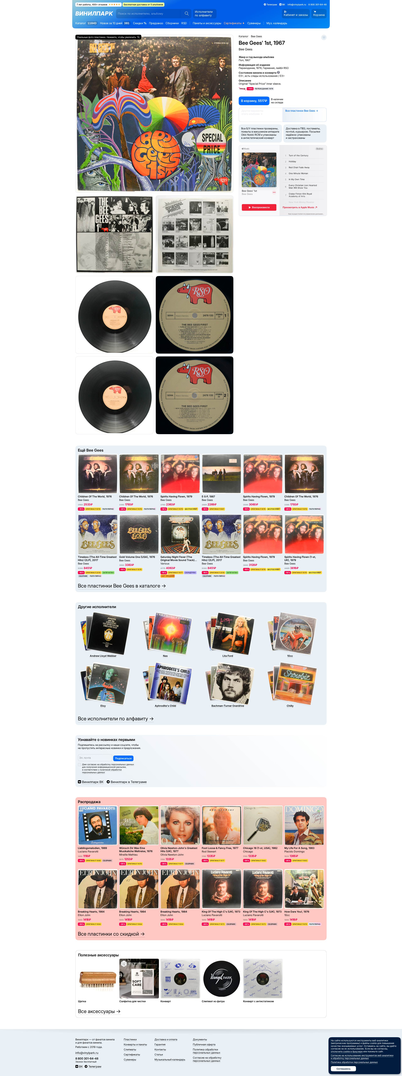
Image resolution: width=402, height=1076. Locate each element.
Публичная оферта (204, 1044)
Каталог (86, 23)
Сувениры (254, 23)
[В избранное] (324, 37)
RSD (184, 23)
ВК (81, 1066)
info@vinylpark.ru (297, 4)
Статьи (159, 1054)
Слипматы (130, 1049)
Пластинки (130, 1039)
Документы (200, 1039)
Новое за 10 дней (115, 23)
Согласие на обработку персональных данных (207, 1059)
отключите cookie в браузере (347, 1051)
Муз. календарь (276, 23)
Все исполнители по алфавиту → (116, 719)
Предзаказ (156, 23)
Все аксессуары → (99, 1011)
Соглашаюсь (343, 1068)
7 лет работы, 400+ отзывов (98, 4)
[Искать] (185, 13)
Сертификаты (234, 23)
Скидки (140, 23)
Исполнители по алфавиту (204, 13)
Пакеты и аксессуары (207, 23)
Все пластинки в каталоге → (122, 586)
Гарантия (160, 1044)
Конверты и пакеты (135, 1044)
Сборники (172, 23)
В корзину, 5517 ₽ (254, 101)
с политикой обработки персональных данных (102, 771)
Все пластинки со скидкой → (111, 934)
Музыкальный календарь (170, 1059)
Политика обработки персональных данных (206, 1051)
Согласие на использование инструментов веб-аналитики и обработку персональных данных (362, 1057)
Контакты (160, 1049)
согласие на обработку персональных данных (110, 764)
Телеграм (94, 1066)
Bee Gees (245, 49)
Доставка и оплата (166, 1039)
